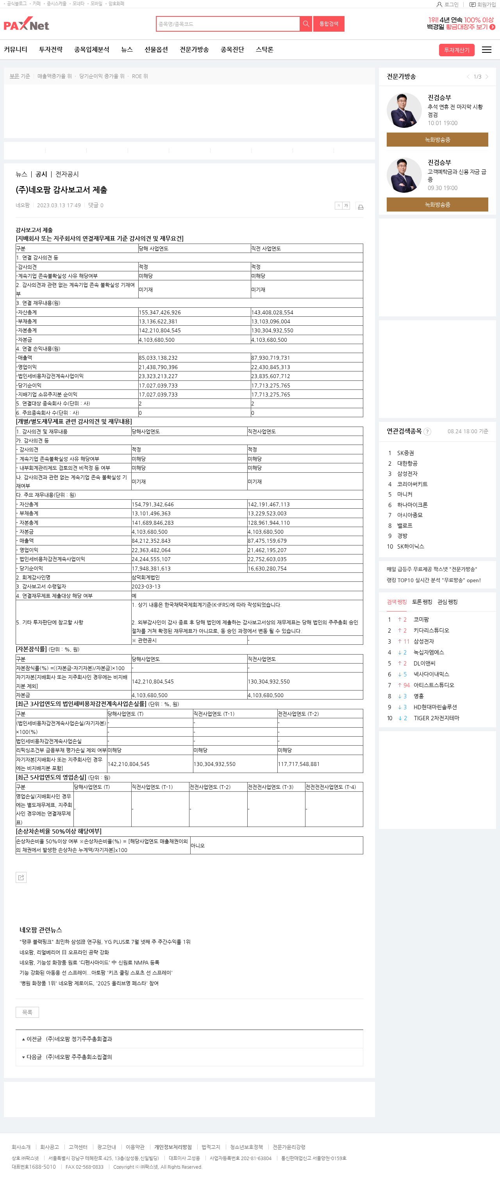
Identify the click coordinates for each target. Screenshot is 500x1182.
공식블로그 (17, 4)
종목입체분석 (91, 49)
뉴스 (127, 49)
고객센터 (78, 1147)
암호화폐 (116, 4)
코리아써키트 (412, 484)
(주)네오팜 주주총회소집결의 (79, 1057)
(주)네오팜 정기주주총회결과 (79, 1039)
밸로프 (404, 525)
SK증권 (405, 453)
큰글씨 (346, 206)
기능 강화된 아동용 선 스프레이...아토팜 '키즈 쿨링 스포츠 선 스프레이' (96, 973)
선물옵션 (156, 49)
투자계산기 (457, 50)
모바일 (96, 4)
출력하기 (359, 206)
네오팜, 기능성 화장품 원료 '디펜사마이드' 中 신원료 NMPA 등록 (89, 962)
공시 (41, 174)
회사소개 (21, 1147)
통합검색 (329, 24)
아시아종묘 (410, 515)
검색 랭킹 (397, 602)
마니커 (404, 494)
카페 (37, 4)
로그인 (452, 4)
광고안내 (106, 1147)
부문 (14, 76)
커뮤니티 (15, 49)
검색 (306, 24)
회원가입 (486, 4)
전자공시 (67, 174)
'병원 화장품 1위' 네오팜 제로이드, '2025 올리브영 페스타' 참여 (89, 983)
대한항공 (407, 463)
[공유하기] (21, 877)
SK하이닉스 (410, 546)
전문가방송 (194, 49)
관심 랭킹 (447, 602)
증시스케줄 (56, 4)
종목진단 (232, 49)
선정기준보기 (427, 432)
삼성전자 (407, 473)
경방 (402, 536)
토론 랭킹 (422, 602)
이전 (468, 76)
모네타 (78, 4)
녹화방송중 (437, 139)
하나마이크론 (412, 505)
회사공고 (49, 1147)
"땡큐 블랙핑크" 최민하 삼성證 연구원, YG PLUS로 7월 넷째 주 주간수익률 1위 (105, 942)
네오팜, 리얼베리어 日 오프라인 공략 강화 (64, 952)
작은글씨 (339, 206)
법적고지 (211, 1147)
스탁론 (264, 49)
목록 (27, 1012)
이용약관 (135, 1147)
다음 (487, 76)
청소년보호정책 (246, 1147)
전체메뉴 (486, 49)
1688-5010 (42, 1166)
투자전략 (50, 49)
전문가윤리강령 (289, 1147)
